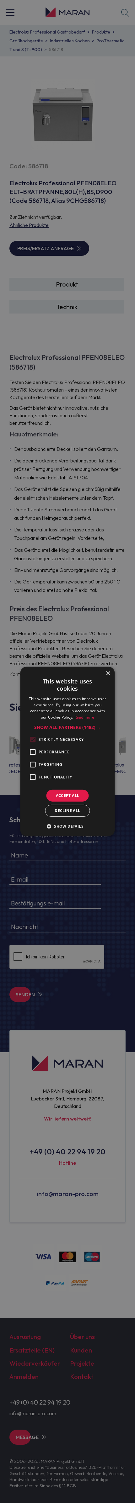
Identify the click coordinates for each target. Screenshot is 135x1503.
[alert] (67, 751)
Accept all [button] (67, 795)
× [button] (107, 673)
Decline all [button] (67, 810)
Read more (84, 717)
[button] (67, 727)
